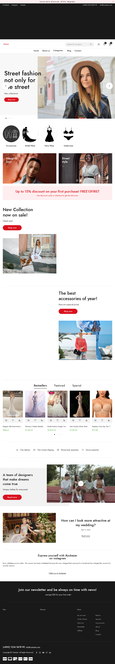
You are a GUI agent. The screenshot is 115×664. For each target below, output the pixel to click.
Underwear (68, 145)
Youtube (22, 5)
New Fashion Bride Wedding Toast (80, 426)
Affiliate (79, 630)
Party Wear (49, 145)
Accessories (11, 145)
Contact (98, 634)
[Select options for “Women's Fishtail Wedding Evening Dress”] (28, 420)
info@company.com (106, 5)
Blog (97, 630)
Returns (98, 615)
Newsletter (81, 627)
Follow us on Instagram (57, 573)
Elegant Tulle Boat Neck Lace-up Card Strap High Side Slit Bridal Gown (13, 426)
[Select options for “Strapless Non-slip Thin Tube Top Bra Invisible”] (95, 420)
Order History (82, 619)
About (98, 627)
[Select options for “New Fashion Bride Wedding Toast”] (73, 420)
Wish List (80, 623)
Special (98, 619)
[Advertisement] (57, 23)
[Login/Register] (98, 44)
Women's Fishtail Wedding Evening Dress (35, 426)
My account (81, 615)
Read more (86, 536)
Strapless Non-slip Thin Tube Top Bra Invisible (102, 426)
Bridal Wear (30, 145)
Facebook (6, 5)
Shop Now (71, 2)
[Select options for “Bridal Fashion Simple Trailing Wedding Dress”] (51, 420)
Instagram (15, 5)
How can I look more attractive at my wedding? (85, 522)
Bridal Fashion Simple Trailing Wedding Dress (58, 426)
